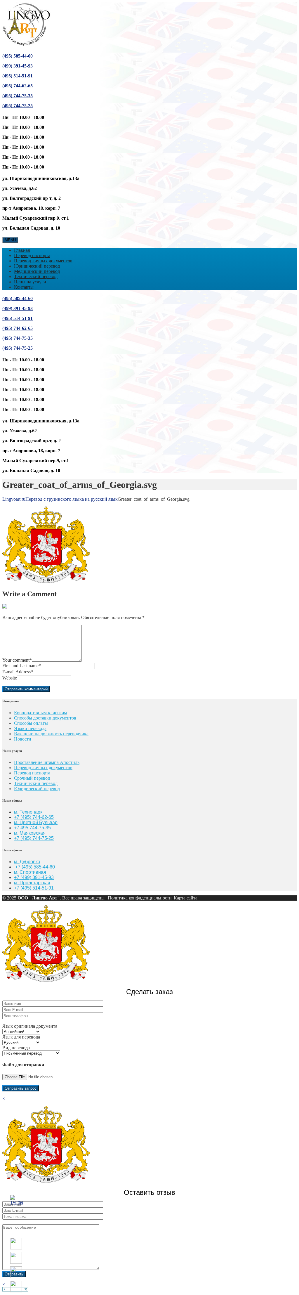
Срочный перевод (32, 778)
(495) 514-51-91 (17, 75)
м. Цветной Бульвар (36, 822)
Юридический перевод (37, 265)
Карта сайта (185, 897)
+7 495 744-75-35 (32, 827)
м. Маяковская (30, 833)
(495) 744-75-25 (17, 105)
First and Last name (21, 665)
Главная (22, 250)
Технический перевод (36, 276)
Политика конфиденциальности (140, 897)
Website (9, 677)
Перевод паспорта (32, 255)
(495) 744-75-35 (17, 95)
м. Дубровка (27, 861)
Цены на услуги (30, 281)
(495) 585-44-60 (17, 55)
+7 (17, 838)
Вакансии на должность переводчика (51, 733)
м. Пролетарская (32, 882)
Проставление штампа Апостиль (46, 762)
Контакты (24, 287)
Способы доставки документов (45, 717)
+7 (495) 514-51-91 (34, 887)
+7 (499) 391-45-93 (34, 877)
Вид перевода (16, 1047)
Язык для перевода (21, 1036)
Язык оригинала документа (29, 1026)
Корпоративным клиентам (40, 712)
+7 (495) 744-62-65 (34, 817)
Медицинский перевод (37, 271)
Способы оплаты (31, 723)
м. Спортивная (30, 872)
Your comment (17, 660)
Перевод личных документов (43, 260)
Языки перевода (30, 728)
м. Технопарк (28, 811)
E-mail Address (17, 671)
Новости (22, 738)
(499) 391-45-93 (17, 65)
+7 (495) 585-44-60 (35, 866)
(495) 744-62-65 (17, 85)
